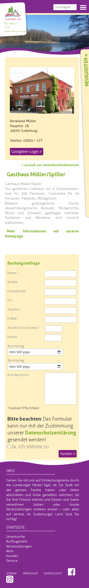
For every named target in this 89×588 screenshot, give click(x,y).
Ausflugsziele (16, 541)
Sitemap (11, 573)
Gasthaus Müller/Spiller (36, 174)
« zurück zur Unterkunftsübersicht (50, 165)
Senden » (67, 454)
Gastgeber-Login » (26, 151)
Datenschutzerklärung (50, 433)
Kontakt (12, 556)
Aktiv (10, 551)
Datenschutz (53, 573)
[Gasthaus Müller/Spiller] (42, 111)
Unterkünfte (15, 537)
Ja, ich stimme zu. (30, 447)
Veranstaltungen (19, 546)
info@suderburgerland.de (14, 31)
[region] (44, 33)
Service (12, 561)
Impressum (30, 573)
